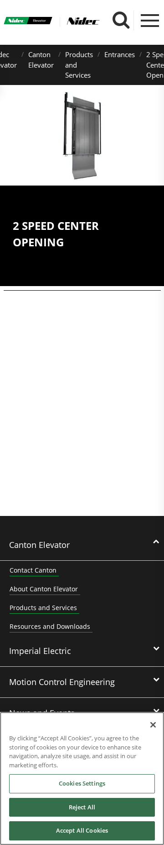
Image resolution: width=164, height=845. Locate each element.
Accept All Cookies (82, 830)
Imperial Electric (40, 650)
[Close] (153, 725)
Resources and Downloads (50, 626)
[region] (82, 778)
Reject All (82, 807)
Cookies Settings (82, 783)
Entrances (119, 54)
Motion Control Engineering (62, 681)
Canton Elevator (39, 544)
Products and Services (43, 607)
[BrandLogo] (28, 22)
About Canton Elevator (44, 589)
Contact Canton (33, 570)
